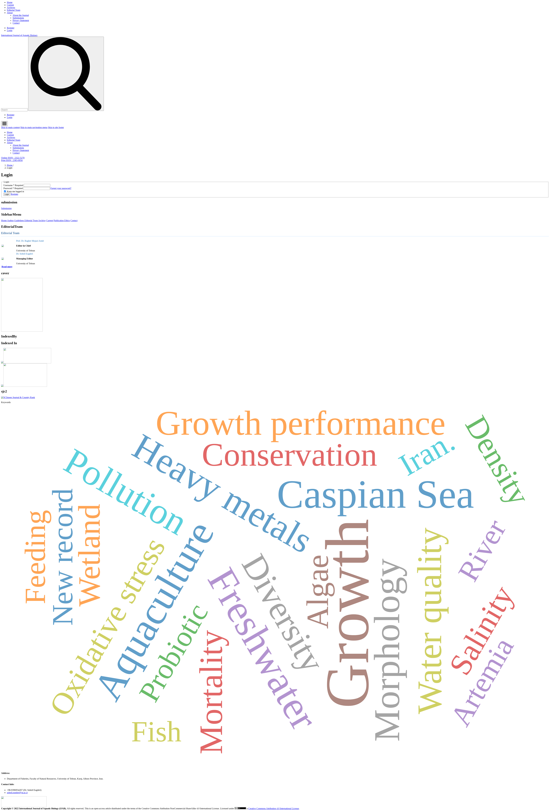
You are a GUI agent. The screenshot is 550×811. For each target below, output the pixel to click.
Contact (16, 23)
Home (9, 2)
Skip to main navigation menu (33, 127)
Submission (6, 208)
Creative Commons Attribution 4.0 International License (273, 808)
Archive (42, 220)
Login (9, 30)
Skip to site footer (56, 127)
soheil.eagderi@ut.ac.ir (17, 792)
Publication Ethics (62, 220)
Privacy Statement (21, 20)
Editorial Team (13, 10)
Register (10, 28)
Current (10, 5)
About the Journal (21, 15)
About (10, 12)
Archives (11, 7)
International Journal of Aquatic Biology (19, 35)
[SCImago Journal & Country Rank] (18, 397)
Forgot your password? (60, 188)
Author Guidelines (15, 220)
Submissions (18, 18)
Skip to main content (10, 127)
